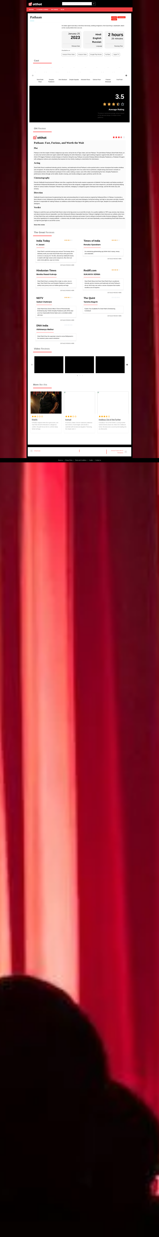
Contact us (98, 462)
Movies (31, 9)
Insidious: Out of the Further (110, 423)
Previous (33, 75)
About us (60, 462)
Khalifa (34, 423)
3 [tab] (82, 379)
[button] (67, 268)
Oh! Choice (54, 9)
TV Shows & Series (42, 9)
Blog (62, 9)
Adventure (121, 17)
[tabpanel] (49, 368)
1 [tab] (77, 379)
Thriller (114, 19)
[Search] (94, 3)
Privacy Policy (68, 462)
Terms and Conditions (80, 462)
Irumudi (68, 423)
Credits (91, 462)
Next (126, 75)
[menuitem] (31, 9)
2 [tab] (80, 379)
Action (114, 17)
